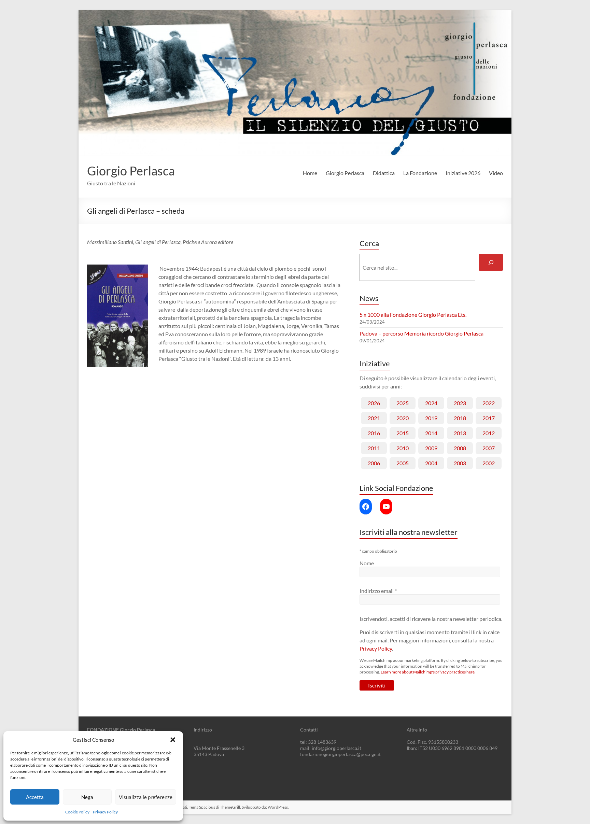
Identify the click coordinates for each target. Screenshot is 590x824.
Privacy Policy (105, 811)
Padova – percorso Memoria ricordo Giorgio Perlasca (421, 333)
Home (310, 173)
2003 (460, 463)
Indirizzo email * (378, 590)
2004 (431, 463)
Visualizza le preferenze (145, 797)
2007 (488, 448)
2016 (374, 433)
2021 (374, 418)
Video (496, 173)
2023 (460, 403)
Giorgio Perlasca (131, 170)
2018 (460, 418)
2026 (374, 403)
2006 (374, 463)
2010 (402, 448)
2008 (460, 448)
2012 (488, 433)
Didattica (384, 173)
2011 (374, 448)
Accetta (35, 797)
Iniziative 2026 (463, 173)
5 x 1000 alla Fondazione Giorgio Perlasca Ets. (413, 314)
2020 (402, 418)
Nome (367, 563)
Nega (87, 797)
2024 (431, 403)
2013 (460, 433)
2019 (431, 418)
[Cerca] (491, 262)
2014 (431, 433)
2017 (488, 418)
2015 (402, 433)
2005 (402, 463)
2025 (402, 403)
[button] (172, 739)
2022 (488, 403)
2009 (431, 448)
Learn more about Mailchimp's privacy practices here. (428, 671)
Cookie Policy (77, 811)
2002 (488, 463)
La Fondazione (420, 173)
